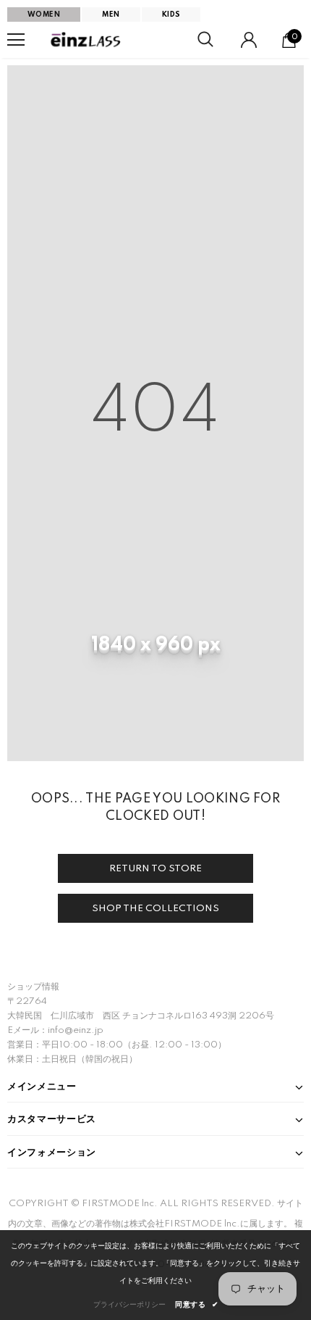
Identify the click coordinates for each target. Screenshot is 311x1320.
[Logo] (87, 40)
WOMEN (43, 14)
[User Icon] (249, 40)
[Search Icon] (205, 40)
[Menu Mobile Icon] (16, 40)
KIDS (171, 14)
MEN (110, 14)
